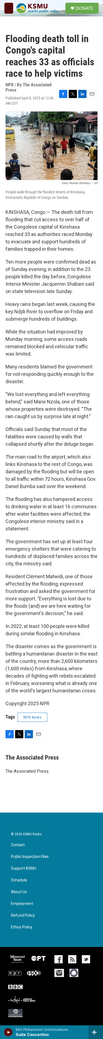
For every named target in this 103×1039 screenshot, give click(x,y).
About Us (19, 892)
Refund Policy (23, 915)
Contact (18, 845)
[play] (8, 1032)
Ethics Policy (21, 927)
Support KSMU (23, 868)
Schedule (19, 880)
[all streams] (95, 1032)
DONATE (84, 8)
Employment (22, 904)
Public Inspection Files (30, 857)
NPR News (32, 717)
